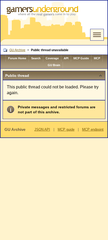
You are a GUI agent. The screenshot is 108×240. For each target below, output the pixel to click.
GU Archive (17, 50)
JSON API (42, 129)
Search (36, 58)
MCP (97, 58)
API (66, 58)
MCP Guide (81, 58)
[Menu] (97, 35)
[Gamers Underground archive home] (43, 23)
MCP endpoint (93, 129)
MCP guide (66, 129)
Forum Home (17, 58)
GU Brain (54, 65)
